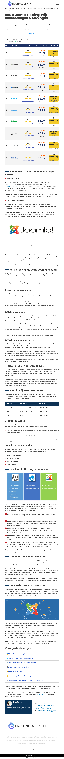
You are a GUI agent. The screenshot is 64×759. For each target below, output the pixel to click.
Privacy (30, 755)
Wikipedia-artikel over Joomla (43, 703)
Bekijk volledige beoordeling (28, 55)
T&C (37, 755)
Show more (32, 34)
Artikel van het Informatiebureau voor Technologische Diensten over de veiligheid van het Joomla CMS (45, 707)
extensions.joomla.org (11, 186)
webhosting (39, 694)
